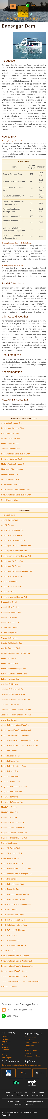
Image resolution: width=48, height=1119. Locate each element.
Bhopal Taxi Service (9, 582)
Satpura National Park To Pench (14, 976)
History (5, 1052)
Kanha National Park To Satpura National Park (19, 740)
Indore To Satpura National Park (14, 674)
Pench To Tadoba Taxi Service (13, 930)
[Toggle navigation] (13, 6)
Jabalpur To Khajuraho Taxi (12, 705)
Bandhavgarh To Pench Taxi (12, 561)
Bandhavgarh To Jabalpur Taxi (13, 541)
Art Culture (6, 1044)
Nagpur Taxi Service (9, 817)
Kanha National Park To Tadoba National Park (19, 746)
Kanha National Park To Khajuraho (15, 735)
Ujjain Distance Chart (9, 500)
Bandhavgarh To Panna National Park (16, 556)
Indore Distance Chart (10, 444)
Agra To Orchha (7, 525)
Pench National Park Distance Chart (15, 490)
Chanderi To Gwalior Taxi (11, 612)
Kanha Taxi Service (9, 751)
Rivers (4, 1055)
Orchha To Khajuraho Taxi (11, 853)
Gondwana (29, 1045)
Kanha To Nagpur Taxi (10, 761)
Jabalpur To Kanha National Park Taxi (16, 699)
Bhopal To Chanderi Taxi (11, 587)
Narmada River (31, 1050)
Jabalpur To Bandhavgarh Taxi (13, 694)
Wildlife (5, 1036)
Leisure (5, 1047)
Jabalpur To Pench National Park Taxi (16, 715)
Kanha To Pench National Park (13, 766)
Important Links (20, 1092)
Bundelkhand (30, 1037)
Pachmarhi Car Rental (10, 858)
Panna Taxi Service (9, 879)
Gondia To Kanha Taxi (10, 623)
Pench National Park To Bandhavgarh (16, 904)
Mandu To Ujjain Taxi (9, 812)
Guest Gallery (14, 1102)
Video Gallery (37, 1095)
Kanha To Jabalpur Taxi (10, 756)
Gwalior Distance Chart (10, 438)
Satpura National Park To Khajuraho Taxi (17, 966)
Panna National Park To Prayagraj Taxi (16, 874)
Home (7, 1092)
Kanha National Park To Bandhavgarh (16, 730)
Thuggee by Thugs (32, 1056)
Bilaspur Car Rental (9, 602)
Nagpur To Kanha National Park (13, 822)
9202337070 (12, 1016)
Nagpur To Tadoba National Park (14, 838)
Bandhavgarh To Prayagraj (11, 566)
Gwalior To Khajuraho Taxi (11, 643)
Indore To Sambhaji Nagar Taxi (13, 669)
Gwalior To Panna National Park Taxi (15, 653)
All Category (7, 1058)
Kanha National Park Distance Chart (15, 454)
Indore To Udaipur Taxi (10, 679)
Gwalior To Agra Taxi (9, 633)
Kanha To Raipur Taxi (9, 771)
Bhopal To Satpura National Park (14, 597)
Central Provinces (32, 1042)
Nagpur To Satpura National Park (14, 833)
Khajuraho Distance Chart (11, 459)
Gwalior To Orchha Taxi (10, 648)
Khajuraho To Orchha (9, 797)
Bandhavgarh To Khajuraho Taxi (14, 551)
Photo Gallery (22, 1095)
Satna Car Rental (8, 951)
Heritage (5, 1039)
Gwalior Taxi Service (9, 628)
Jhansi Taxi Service (9, 720)
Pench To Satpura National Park (14, 925)
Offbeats (5, 1050)
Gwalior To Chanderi (9, 638)
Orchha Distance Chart (10, 479)
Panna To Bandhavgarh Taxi (12, 884)
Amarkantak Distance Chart (12, 423)
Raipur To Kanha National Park (13, 945)
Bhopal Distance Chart (10, 433)
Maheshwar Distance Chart (12, 469)
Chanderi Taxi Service (10, 607)
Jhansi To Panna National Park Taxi (15, 725)
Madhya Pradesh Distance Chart (14, 464)
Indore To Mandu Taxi (9, 664)
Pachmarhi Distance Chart (11, 485)
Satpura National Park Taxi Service (15, 956)
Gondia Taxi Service (9, 617)
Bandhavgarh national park (13, 1065)
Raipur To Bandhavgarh (10, 940)
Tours (33, 1092)
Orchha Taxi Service (9, 843)
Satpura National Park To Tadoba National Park (20, 981)
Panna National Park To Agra (12, 863)
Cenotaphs (29, 1040)
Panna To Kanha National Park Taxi (15, 894)
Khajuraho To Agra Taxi (10, 781)
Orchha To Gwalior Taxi (10, 848)
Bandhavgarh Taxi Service (11, 535)
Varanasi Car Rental (9, 986)
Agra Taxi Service (8, 515)
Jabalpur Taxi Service (9, 684)
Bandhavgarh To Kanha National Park (16, 546)
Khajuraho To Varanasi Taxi (12, 802)
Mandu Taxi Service (9, 807)
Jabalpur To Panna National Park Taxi (16, 710)
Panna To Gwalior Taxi (10, 889)
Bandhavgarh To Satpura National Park (16, 571)
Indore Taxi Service (8, 658)
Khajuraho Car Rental (10, 776)
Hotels (41, 1092)
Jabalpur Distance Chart (10, 449)
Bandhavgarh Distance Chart (12, 428)
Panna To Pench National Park (13, 899)
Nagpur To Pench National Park (13, 828)
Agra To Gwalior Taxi (9, 520)
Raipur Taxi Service (9, 935)
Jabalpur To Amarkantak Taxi (12, 689)
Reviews (29, 1104)
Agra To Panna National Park (12, 530)
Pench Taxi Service (9, 910)
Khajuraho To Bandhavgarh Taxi (14, 787)
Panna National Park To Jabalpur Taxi (16, 869)
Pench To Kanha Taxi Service (13, 915)
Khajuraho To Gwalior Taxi (11, 792)
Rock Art (28, 1053)
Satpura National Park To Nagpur (14, 971)
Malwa (27, 1048)
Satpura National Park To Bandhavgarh (16, 961)
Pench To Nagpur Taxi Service (13, 920)
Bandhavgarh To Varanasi (11, 576)
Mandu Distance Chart (10, 474)
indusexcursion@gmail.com (20, 1010)
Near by (10, 1095)
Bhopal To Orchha (8, 592)
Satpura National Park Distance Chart (16, 495)
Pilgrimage (6, 1042)
